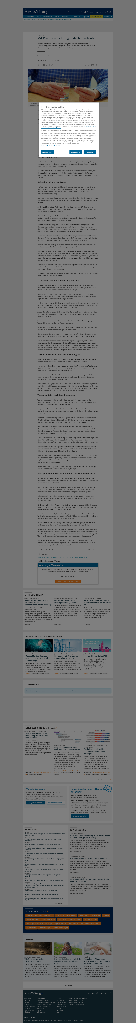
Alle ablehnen (75, 152)
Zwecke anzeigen (47, 152)
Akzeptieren (90, 152)
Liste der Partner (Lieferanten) (50, 146)
